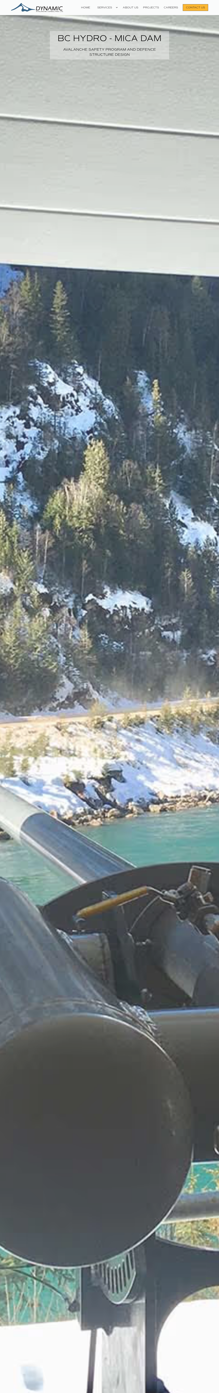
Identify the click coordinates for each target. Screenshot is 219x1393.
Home (85, 7)
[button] (106, 7)
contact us (195, 7)
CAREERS (171, 7)
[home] (42, 7)
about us (130, 7)
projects (151, 7)
